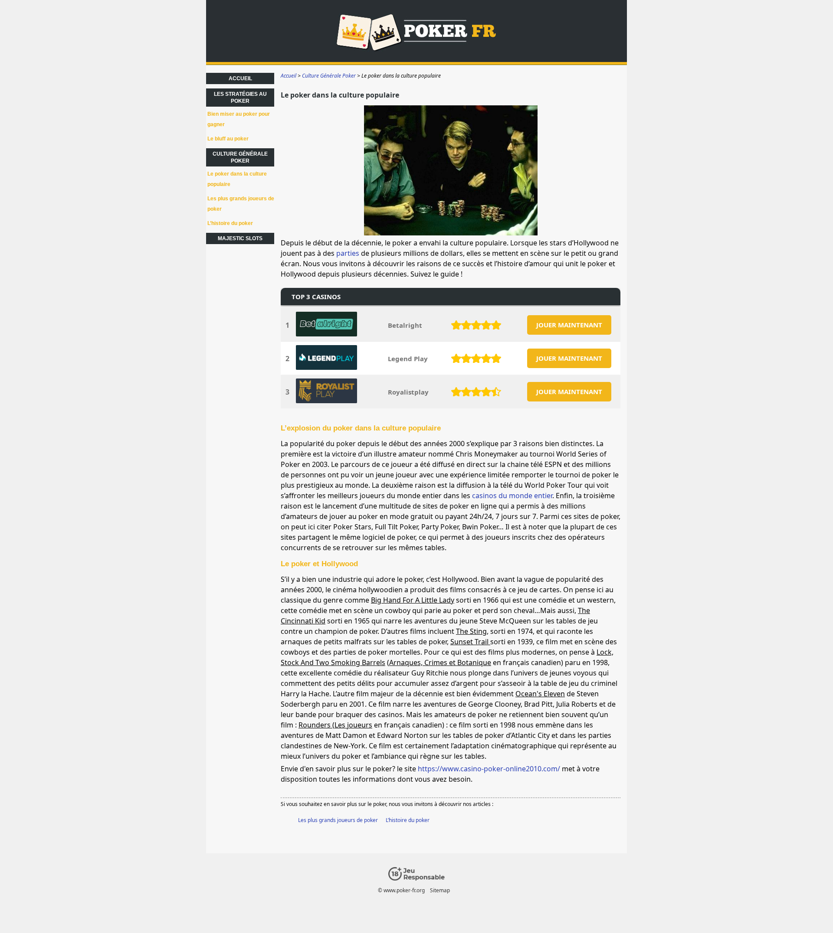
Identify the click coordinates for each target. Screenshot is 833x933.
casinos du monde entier (512, 495)
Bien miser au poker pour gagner (238, 119)
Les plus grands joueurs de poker (338, 820)
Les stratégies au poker (240, 97)
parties (347, 253)
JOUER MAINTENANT (569, 324)
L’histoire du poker (408, 820)
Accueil (240, 78)
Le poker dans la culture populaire (237, 179)
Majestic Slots (240, 238)
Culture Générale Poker (240, 157)
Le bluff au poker (228, 139)
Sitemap (440, 890)
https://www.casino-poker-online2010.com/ (489, 768)
